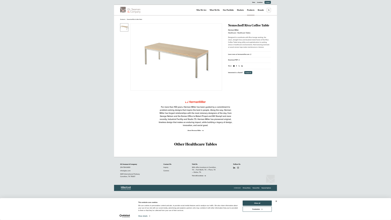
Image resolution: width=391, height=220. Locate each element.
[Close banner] (276, 201)
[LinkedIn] (234, 168)
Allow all (257, 203)
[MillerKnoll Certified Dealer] (125, 187)
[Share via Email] (234, 66)
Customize (256, 209)
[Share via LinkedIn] (242, 66)
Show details (143, 216)
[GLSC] (130, 10)
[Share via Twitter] (239, 66)
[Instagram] (238, 168)
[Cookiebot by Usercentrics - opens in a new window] (125, 216)
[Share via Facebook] (236, 66)
